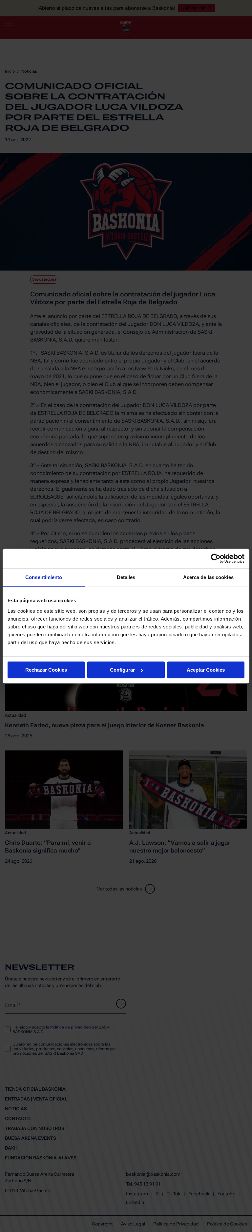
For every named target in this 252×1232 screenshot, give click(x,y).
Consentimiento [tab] (43, 577)
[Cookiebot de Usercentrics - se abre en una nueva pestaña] (215, 558)
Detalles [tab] (126, 577)
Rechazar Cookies (46, 670)
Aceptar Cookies (206, 670)
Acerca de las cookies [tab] (208, 577)
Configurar (122, 670)
